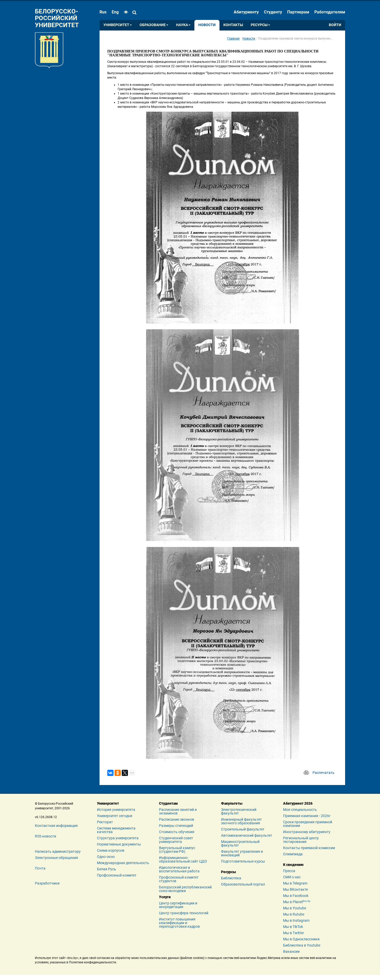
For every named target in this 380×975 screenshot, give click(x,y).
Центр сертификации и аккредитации (178, 905)
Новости (207, 25)
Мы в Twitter (293, 933)
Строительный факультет (242, 829)
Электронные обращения (56, 857)
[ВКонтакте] (110, 773)
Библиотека (231, 878)
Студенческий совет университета (176, 839)
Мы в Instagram (296, 920)
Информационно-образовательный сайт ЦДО (183, 859)
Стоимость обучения (176, 832)
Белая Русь (106, 869)
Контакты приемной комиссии (309, 848)
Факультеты (231, 803)
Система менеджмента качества (116, 830)
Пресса (289, 871)
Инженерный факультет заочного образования (241, 821)
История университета (116, 809)
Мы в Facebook (295, 895)
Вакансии (291, 951)
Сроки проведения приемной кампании (307, 823)
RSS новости (45, 836)
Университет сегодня (114, 816)
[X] (125, 773)
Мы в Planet (296, 902)
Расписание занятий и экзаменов (178, 811)
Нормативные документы (119, 844)
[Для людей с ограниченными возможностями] (124, 12)
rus (103, 12)
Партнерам (298, 12)
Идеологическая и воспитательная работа (179, 869)
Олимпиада (293, 854)
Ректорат (105, 822)
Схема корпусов (110, 850)
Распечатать (324, 773)
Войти (335, 25)
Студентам (168, 803)
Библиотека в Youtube (301, 945)
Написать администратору (58, 851)
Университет (116, 25)
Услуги (165, 897)
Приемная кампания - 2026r (306, 816)
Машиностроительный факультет (240, 843)
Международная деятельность (123, 863)
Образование (153, 25)
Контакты (233, 25)
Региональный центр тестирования (301, 839)
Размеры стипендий (176, 825)
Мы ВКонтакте (295, 889)
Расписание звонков (176, 819)
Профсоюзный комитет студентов (179, 879)
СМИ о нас (292, 877)
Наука (182, 25)
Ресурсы (259, 25)
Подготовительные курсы (243, 861)
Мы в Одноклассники (301, 939)
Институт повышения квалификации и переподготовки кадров (179, 922)
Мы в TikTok (293, 926)
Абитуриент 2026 (298, 803)
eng (115, 12)
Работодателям (329, 12)
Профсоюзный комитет (116, 875)
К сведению (293, 864)
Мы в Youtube (294, 908)
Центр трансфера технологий (183, 913)
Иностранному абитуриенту (306, 832)
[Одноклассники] (118, 773)
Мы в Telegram (295, 883)
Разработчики (47, 883)
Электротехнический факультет (238, 811)
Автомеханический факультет (246, 835)
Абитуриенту (246, 12)
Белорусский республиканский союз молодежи (185, 889)
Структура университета (118, 838)
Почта (40, 868)
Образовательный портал (243, 884)
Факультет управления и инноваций (242, 853)
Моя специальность (300, 809)
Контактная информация (56, 825)
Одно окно (106, 856)
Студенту (273, 12)
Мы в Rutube (293, 914)
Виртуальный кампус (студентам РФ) (177, 849)
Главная (233, 38)
